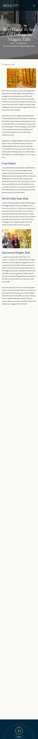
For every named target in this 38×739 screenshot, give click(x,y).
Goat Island (10, 170)
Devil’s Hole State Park (9, 208)
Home (12, 43)
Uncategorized (21, 43)
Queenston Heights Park (10, 260)
